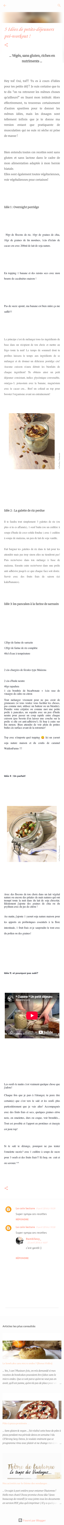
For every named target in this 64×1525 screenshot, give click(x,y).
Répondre (22, 1219)
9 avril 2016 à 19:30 (45, 1227)
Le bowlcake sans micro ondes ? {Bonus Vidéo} (27, 1363)
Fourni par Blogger (34, 1520)
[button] (6, 45)
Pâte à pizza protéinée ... (16, 1423)
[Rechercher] (59, 5)
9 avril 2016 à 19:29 (45, 1208)
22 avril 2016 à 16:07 (37, 1242)
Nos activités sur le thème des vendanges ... (26, 1483)
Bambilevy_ (33, 1238)
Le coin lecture (25, 1208)
